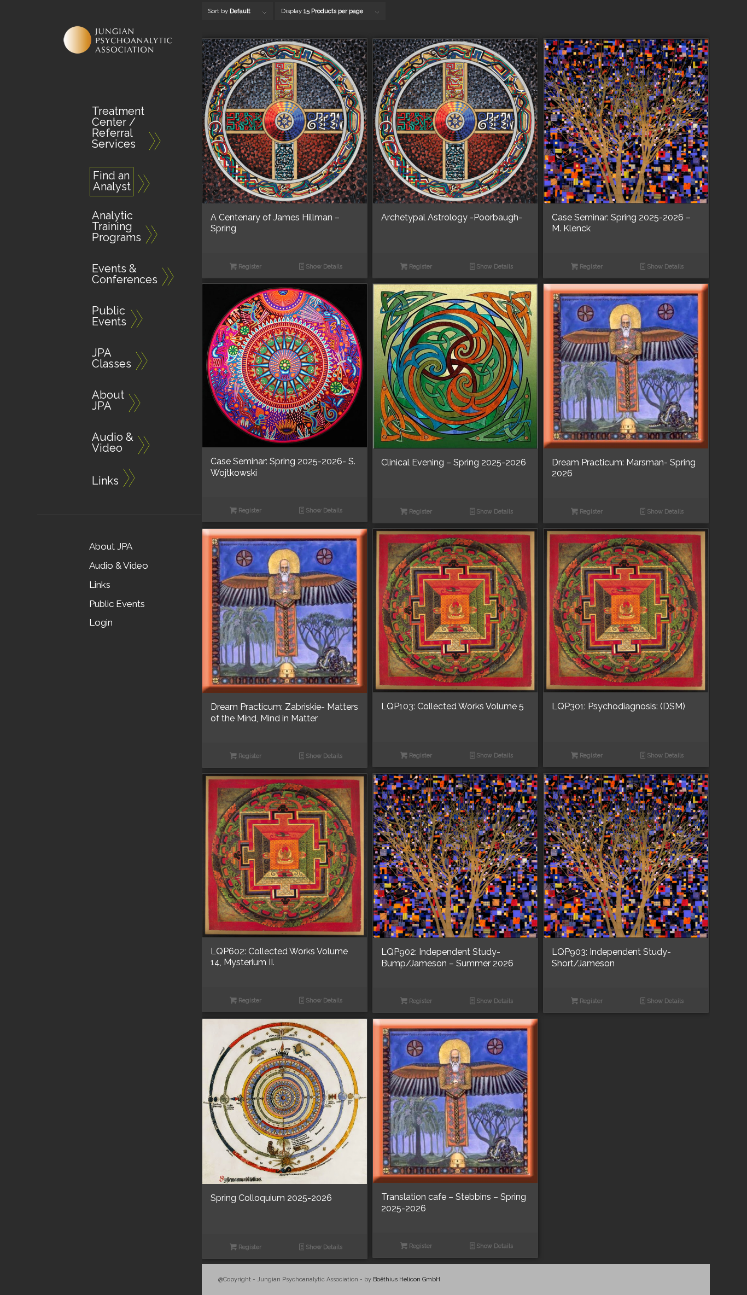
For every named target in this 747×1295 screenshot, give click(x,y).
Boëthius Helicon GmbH (406, 1279)
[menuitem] (114, 129)
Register (249, 266)
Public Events (117, 603)
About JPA (110, 546)
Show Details (323, 266)
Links (99, 584)
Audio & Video (118, 565)
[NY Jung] (119, 40)
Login (101, 622)
